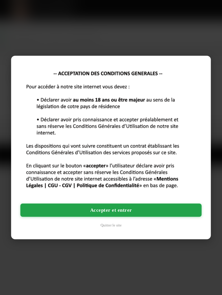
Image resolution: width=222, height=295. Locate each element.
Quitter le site (111, 225)
